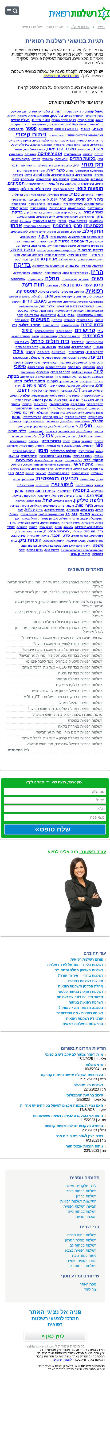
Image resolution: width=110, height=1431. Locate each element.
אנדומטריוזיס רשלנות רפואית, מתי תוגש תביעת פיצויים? (61, 638)
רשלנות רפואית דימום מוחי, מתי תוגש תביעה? (68, 732)
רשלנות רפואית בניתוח (86, 1002)
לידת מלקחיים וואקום (80, 1186)
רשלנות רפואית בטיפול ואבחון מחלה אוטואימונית (67, 691)
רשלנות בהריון (86, 1196)
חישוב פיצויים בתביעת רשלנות (80, 997)
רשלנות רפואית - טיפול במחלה (79, 703)
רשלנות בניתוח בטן (82, 1266)
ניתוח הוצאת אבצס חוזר (84, 1146)
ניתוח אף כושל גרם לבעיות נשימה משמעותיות (68, 1116)
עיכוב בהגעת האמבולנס (84, 1095)
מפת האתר (88, 1284)
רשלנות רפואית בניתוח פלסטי (80, 992)
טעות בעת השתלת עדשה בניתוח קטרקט (72, 1075)
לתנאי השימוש (63, 1359)
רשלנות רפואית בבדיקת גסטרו (80, 673)
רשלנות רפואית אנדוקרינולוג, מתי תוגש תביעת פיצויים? (62, 650)
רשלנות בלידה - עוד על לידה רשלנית (75, 965)
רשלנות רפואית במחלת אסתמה (79, 679)
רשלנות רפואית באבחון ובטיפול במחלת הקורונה (67, 622)
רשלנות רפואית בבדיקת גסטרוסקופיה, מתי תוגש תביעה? (60, 655)
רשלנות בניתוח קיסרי (81, 1191)
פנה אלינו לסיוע (77, 851)
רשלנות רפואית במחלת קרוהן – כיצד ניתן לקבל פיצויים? (61, 738)
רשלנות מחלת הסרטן (80, 1240)
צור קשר (90, 1289)
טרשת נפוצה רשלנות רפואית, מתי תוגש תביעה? (67, 715)
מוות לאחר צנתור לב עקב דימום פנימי (74, 1054)
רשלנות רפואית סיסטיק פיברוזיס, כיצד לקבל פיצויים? (63, 661)
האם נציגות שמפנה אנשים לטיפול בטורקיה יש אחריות (61, 1105)
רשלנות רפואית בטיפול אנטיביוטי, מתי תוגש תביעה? (64, 744)
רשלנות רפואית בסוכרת (85, 720)
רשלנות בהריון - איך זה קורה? (80, 976)
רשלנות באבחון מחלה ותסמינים (78, 970)
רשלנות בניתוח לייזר (81, 1212)
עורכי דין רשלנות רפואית (84, 1018)
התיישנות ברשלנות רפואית (82, 1024)
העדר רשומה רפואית (81, 1261)
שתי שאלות (94, 1065)
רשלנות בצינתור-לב (88, 1085)
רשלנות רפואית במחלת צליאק (80, 726)
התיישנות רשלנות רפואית (78, 1201)
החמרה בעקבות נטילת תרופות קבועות (74, 1126)
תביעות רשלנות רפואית (85, 981)
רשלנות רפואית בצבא (80, 1250)
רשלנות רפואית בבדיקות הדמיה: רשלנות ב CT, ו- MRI (62, 697)
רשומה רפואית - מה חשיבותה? (79, 1013)
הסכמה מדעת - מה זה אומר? (80, 1008)
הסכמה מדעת (86, 1217)
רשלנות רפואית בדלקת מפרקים (79, 685)
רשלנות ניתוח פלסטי (81, 1235)
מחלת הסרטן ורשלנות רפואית (80, 986)
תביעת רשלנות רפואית (80, 1206)
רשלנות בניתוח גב (83, 1245)
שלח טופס (55, 829)
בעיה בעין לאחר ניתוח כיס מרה (79, 1136)
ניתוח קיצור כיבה (84, 1256)
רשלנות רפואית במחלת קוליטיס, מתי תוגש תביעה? (65, 709)
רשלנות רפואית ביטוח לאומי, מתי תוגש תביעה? (67, 644)
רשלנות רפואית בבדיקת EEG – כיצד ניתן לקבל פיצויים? (61, 667)
